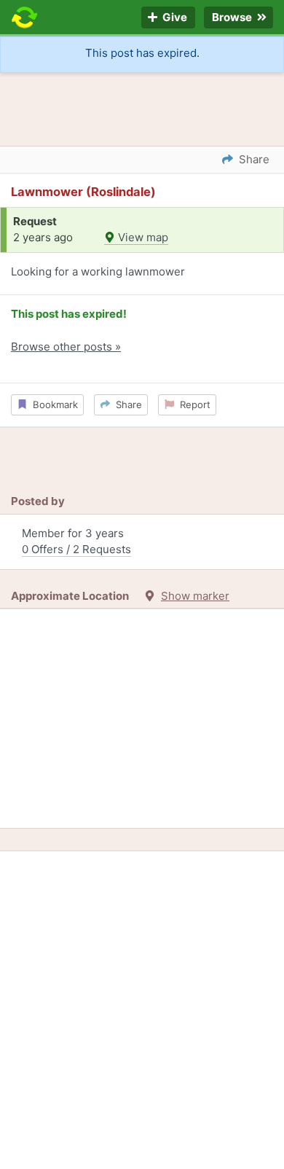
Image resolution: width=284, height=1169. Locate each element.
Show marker (195, 596)
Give (173, 18)
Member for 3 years (76, 541)
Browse (233, 18)
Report (192, 404)
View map (141, 237)
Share (126, 404)
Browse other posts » (66, 346)
